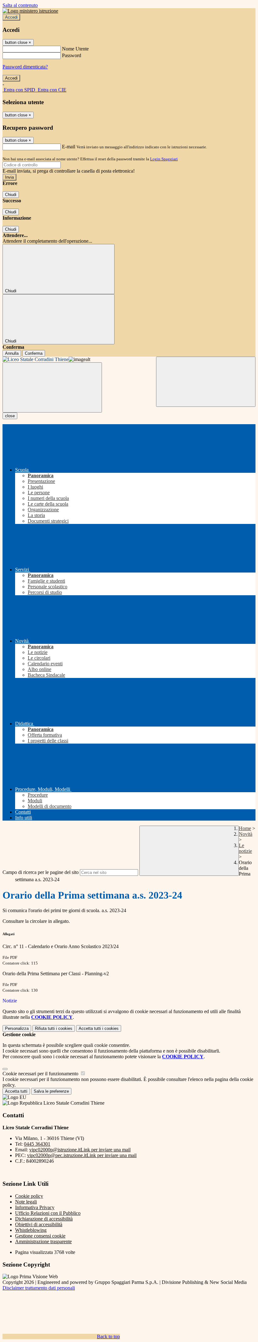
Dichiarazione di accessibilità (44, 1218)
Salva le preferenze (51, 1091)
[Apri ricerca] (205, 382)
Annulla (12, 353)
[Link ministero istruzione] (30, 11)
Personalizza (17, 1028)
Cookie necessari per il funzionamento (41, 1073)
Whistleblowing (31, 1230)
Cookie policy (29, 1196)
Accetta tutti (99, 1028)
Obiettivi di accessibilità (38, 1224)
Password (71, 55)
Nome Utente (75, 48)
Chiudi (10, 194)
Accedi (11, 17)
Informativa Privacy (34, 1207)
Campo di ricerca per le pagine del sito (41, 872)
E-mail (68, 146)
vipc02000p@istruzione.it (80, 1149)
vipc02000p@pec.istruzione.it (82, 1155)
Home (245, 828)
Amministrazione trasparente (43, 1241)
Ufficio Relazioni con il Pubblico (48, 1213)
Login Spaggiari (164, 159)
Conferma (33, 353)
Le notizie (245, 848)
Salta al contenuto (20, 5)
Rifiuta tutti (53, 1028)
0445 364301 (37, 1144)
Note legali (26, 1201)
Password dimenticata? (25, 66)
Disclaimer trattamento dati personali (39, 1288)
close (10, 415)
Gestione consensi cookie (40, 1235)
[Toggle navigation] (52, 387)
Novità (245, 834)
